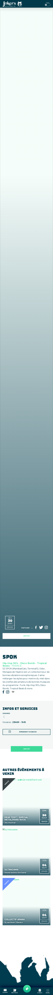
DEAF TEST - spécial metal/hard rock (16, 818)
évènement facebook (28, 732)
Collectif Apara (15, 919)
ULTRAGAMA (11, 870)
